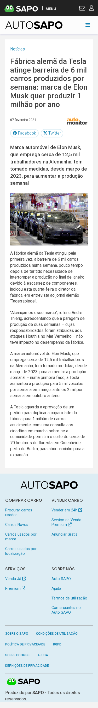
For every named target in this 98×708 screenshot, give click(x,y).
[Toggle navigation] (87, 25)
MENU (51, 9)
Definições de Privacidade (27, 666)
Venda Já (13, 579)
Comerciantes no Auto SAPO (66, 610)
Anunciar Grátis (64, 534)
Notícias (17, 49)
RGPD (57, 644)
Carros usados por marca (21, 536)
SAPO (23, 682)
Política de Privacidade (25, 644)
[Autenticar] (82, 9)
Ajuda (56, 588)
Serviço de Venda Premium (66, 522)
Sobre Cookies (17, 655)
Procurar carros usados (18, 512)
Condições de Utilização (57, 633)
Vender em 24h (64, 510)
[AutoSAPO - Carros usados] (34, 25)
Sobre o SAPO (16, 633)
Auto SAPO (61, 579)
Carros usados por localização (21, 551)
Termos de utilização (69, 598)
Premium (13, 588)
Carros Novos (16, 524)
